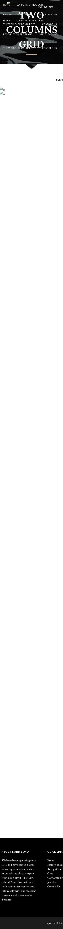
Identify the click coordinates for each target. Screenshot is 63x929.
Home (50, 860)
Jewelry (51, 882)
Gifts (50, 873)
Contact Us (53, 886)
